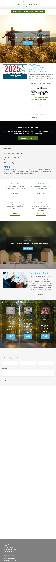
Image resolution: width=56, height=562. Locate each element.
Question (4, 368)
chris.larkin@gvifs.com (12, 163)
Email (21, 360)
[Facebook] (7, 167)
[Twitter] (9, 167)
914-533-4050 (10, 160)
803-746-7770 (12, 560)
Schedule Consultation (28, 138)
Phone (39, 360)
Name (4, 360)
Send (5, 380)
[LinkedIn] (5, 167)
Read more (7, 176)
